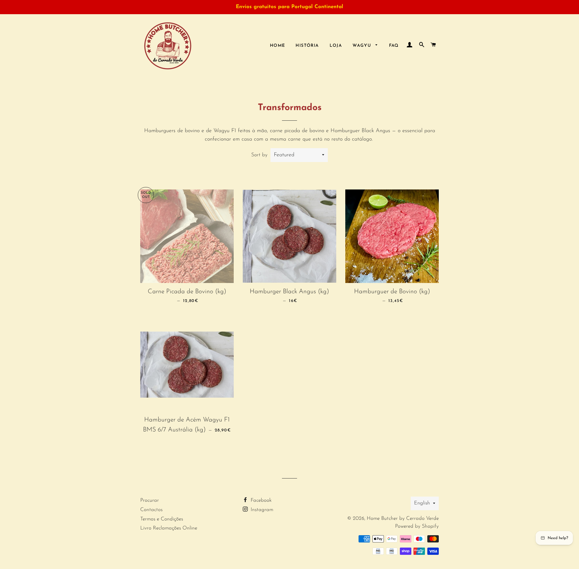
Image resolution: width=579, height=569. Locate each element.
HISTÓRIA (307, 45)
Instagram (261, 509)
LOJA (336, 45)
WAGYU (362, 45)
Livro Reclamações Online (168, 528)
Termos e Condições (161, 519)
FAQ (394, 45)
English (422, 503)
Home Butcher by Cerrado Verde (403, 518)
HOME (277, 45)
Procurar (149, 500)
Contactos (151, 509)
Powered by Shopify (417, 526)
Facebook (260, 500)
